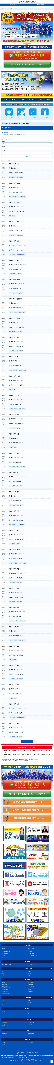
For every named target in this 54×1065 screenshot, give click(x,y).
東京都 (5, 99)
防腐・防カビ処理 (31, 1022)
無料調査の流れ (5, 986)
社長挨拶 (3, 1042)
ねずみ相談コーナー (31, 991)
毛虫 (28, 1013)
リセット (27, 156)
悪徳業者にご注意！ (31, 1033)
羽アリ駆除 (27, 961)
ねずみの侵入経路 (31, 987)
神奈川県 (31, 99)
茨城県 (40, 99)
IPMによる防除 (4, 1034)
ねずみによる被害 (31, 986)
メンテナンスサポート (6, 989)
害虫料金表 (4, 1014)
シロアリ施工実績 (27, 968)
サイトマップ (4, 1045)
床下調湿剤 (30, 1024)
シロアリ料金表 (5, 949)
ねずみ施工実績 (27, 997)
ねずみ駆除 (27, 979)
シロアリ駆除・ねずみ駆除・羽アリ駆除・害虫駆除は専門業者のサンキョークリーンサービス (27, 1)
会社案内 (27, 1039)
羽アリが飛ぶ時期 (31, 964)
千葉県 (22, 99)
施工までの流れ (31, 948)
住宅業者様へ (30, 1034)
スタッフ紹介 (30, 1042)
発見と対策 (30, 951)
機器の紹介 (30, 989)
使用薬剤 (3, 955)
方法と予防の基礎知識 (6, 987)
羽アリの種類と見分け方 (6, 964)
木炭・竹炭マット (5, 1024)
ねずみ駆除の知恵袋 (5, 993)
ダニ (28, 1011)
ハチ (2, 1013)
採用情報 (3, 1044)
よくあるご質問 (31, 953)
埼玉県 (13, 99)
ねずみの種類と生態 (5, 984)
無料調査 (29, 949)
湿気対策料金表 (5, 1025)
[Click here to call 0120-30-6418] (27, 55)
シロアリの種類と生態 (6, 951)
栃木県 (48, 99)
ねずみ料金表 (30, 984)
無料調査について (5, 1033)
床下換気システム (5, 1022)
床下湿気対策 (27, 1019)
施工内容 (3, 948)
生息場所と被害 (5, 953)
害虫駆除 (27, 1008)
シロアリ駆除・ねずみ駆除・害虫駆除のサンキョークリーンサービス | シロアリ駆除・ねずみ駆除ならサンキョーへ (27, 1051)
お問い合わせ (41, 4)
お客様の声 (30, 1044)
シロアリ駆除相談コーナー (33, 955)
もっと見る (27, 741)
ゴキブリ (3, 1011)
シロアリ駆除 (27, 945)
